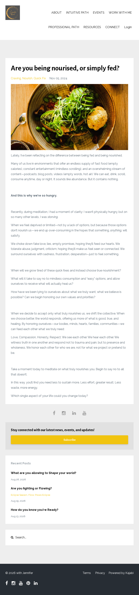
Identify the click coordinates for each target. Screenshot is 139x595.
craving (16, 78)
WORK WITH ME (120, 12)
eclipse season (19, 494)
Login (128, 27)
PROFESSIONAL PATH (63, 27)
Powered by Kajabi (121, 573)
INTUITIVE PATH (77, 12)
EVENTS (98, 12)
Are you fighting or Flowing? (31, 488)
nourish (27, 78)
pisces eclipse (42, 494)
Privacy (100, 573)
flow (31, 494)
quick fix (40, 78)
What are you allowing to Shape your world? (43, 473)
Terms (87, 573)
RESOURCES (92, 27)
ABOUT (56, 12)
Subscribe (70, 439)
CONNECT (112, 27)
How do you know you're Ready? (34, 510)
